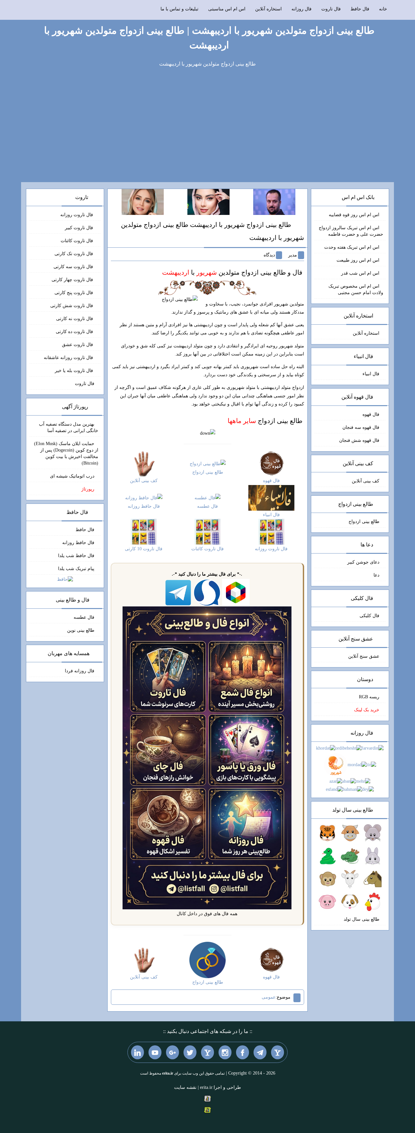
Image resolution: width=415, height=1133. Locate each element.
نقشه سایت (185, 1087)
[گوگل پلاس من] (172, 1052)
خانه (383, 8)
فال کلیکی (369, 615)
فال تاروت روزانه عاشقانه (69, 357)
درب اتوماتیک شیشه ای (72, 476)
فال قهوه (370, 414)
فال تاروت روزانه (77, 214)
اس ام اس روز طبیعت (358, 260)
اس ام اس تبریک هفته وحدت (351, 247)
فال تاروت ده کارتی (75, 331)
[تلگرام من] (260, 1052)
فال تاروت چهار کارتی (73, 279)
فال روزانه (301, 8)
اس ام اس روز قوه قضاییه (354, 214)
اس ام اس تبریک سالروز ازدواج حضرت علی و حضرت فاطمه (351, 231)
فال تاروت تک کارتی (74, 253)
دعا (376, 575)
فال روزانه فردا (79, 670)
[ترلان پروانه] (208, 201)
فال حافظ (359, 8)
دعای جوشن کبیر (363, 562)
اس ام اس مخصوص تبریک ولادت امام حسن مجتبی (355, 289)
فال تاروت (331, 8)
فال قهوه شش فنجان (359, 440)
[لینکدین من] (137, 1052)
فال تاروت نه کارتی (75, 318)
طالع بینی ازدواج (265, 420)
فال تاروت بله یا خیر (74, 370)
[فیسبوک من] (242, 1052)
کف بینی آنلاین (365, 481)
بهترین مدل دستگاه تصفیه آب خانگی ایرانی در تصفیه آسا (68, 427)
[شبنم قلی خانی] (143, 201)
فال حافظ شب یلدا (76, 555)
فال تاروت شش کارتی (72, 305)
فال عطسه (84, 617)
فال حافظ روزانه (78, 542)
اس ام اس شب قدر (360, 273)
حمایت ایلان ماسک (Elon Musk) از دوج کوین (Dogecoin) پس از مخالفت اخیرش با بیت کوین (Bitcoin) (66, 453)
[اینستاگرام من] (225, 1052)
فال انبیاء (370, 373)
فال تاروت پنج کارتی (74, 292)
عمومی (269, 997)
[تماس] (207, 1052)
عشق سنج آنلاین (363, 656)
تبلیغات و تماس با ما (179, 8)
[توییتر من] (190, 1052)
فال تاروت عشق (78, 344)
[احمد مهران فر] (274, 201)
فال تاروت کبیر (79, 227)
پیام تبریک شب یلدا (76, 568)
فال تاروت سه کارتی (73, 266)
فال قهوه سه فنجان (360, 427)
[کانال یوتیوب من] (154, 1052)
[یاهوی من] (277, 1052)
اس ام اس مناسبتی (226, 8)
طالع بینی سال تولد (361, 919)
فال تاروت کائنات (77, 240)
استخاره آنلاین (268, 8)
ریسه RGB (369, 696)
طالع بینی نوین (80, 630)
